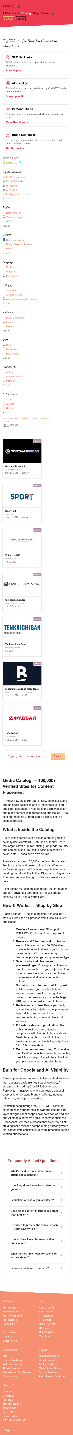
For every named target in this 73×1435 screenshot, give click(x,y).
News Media (12, 353)
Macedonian (12, 275)
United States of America (19, 244)
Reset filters (11, 157)
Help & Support (47, 1360)
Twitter (6, 1364)
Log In (20, 18)
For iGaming (9, 1323)
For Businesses (11, 1311)
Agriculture (11, 290)
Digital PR (8, 1336)
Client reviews (10, 1376)
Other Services (46, 1332)
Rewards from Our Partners (17, 1372)
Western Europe (14, 217)
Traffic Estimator (47, 1323)
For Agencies (9, 1307)
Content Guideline (48, 1364)
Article (9, 372)
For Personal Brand (13, 1315)
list (9, 429)
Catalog (26, 13)
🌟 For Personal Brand (14, 177)
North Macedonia (15, 240)
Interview (11, 380)
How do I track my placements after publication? (36, 1241)
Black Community (15, 317)
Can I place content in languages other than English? (36, 1213)
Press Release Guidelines (52, 1376)
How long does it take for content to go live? (36, 1187)
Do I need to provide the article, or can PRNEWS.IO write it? (36, 1227)
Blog (36, 13)
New (24, 418)
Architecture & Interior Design (21, 299)
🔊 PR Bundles (11, 185)
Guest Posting (10, 1340)
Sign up (58, 756)
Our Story (8, 1391)
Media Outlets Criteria (50, 1368)
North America (13, 212)
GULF (9, 221)
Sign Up (8, 18)
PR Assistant (46, 1315)
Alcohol (10, 403)
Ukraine (10, 248)
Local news (12, 349)
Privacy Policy (10, 1412)
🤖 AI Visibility (10, 189)
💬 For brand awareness (15, 194)
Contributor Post (14, 376)
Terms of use (9, 1407)
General (10, 326)
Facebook (18, 1364)
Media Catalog (46, 1307)
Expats (9, 322)
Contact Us (9, 1395)
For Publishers (10, 1319)
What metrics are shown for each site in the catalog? (36, 1255)
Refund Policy (10, 1416)
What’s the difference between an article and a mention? (36, 1173)
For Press (8, 1399)
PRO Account (11, 13)
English (10, 267)
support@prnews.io (49, 1355)
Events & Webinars (13, 1360)
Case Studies (10, 1332)
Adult (9, 399)
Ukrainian (11, 271)
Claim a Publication (49, 1372)
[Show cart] (55, 14)
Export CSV (11, 162)
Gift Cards (44, 1328)
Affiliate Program (11, 1368)
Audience (45, 418)
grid (4, 429)
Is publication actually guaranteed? (36, 1200)
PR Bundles (45, 1319)
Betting (9, 408)
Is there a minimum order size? (36, 1268)
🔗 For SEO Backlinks (14, 181)
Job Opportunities (12, 1403)
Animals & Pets (14, 294)
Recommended (10, 418)
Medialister (44, 1336)
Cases (44, 13)
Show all (6, 198)
